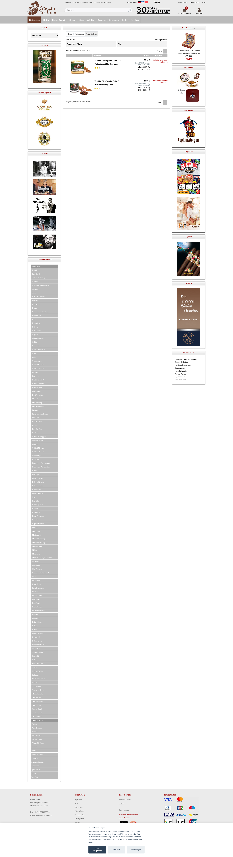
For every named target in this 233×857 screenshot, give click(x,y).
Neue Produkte (187, 28)
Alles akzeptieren (97, 850)
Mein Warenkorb (184, 13)
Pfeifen (46, 20)
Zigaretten (101, 20)
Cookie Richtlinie (181, 362)
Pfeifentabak (34, 20)
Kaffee (124, 20)
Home (70, 34)
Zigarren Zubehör (86, 20)
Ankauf (121, 804)
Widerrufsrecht (79, 811)
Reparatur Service (125, 800)
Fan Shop (135, 20)
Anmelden (199, 13)
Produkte (97, 56)
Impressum (78, 800)
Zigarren (72, 20)
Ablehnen (116, 850)
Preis (146, 56)
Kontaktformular (181, 371)
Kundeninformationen (183, 365)
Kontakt (77, 822)
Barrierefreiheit (180, 380)
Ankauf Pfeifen (180, 374)
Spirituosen (114, 20)
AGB (203, 2)
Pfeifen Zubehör (59, 20)
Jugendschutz (180, 377)
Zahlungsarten (195, 2)
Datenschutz (79, 807)
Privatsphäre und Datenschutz (186, 359)
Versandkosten (183, 2)
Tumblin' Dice (91, 34)
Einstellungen (136, 850)
